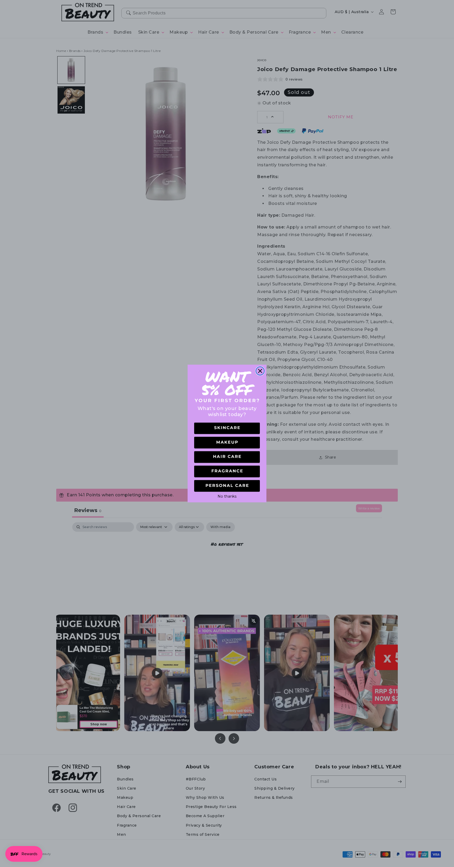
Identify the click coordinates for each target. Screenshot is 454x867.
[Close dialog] (260, 371)
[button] (227, 428)
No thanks (227, 495)
